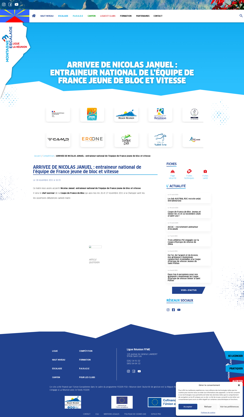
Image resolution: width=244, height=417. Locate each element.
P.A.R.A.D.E (84, 368)
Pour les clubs (87, 377)
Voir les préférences (229, 406)
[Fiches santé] (205, 171)
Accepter (188, 406)
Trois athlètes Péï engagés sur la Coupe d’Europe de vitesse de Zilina (183, 242)
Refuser (208, 406)
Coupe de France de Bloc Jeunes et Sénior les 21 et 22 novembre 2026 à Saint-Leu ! (184, 213)
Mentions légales (111, 414)
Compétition (48, 156)
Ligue (55, 351)
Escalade (57, 368)
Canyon (56, 377)
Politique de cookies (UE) (135, 414)
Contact (86, 414)
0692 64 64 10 (133, 363)
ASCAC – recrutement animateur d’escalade (183, 228)
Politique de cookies (208, 412)
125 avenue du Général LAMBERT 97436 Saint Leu (142, 355)
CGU (97, 414)
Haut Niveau (58, 359)
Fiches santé (205, 177)
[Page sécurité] (172, 171)
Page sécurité (172, 177)
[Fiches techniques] (189, 171)
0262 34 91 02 (133, 360)
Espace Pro (156, 414)
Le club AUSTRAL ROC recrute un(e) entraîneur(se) (184, 199)
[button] (239, 385)
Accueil (37, 156)
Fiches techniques (189, 177)
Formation (85, 359)
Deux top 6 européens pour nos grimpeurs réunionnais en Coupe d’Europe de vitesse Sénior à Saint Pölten (184, 277)
